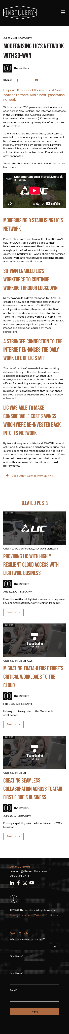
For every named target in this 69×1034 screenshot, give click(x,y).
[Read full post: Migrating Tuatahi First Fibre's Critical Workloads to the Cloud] (34, 640)
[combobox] (34, 947)
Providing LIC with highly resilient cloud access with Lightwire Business (31, 565)
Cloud (22, 660)
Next (34, 1011)
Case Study (19, 475)
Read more (13, 612)
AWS (30, 660)
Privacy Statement (21, 915)
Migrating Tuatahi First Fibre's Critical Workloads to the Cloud (33, 677)
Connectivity (35, 475)
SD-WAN (49, 475)
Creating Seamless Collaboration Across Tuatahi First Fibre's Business (32, 789)
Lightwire (52, 548)
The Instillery (21, 68)
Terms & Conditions (45, 915)
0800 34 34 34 (20, 876)
